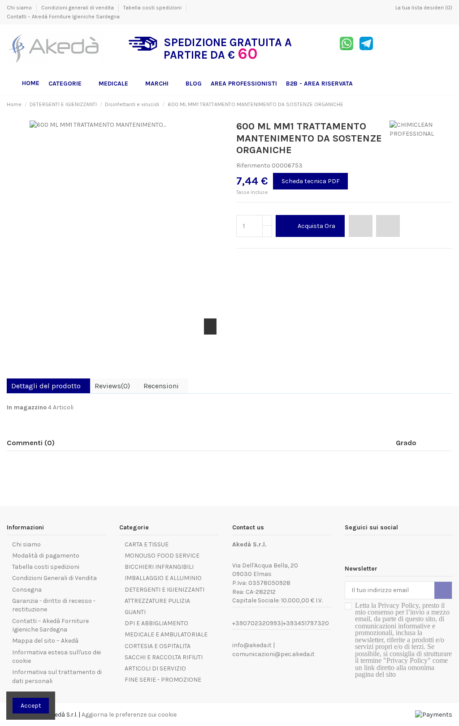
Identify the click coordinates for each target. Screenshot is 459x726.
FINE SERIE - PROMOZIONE (163, 679)
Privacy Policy (398, 605)
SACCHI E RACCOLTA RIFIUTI (164, 657)
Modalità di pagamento (45, 555)
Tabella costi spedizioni (153, 7)
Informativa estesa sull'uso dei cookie (56, 657)
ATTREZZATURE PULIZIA (157, 601)
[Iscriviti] (443, 590)
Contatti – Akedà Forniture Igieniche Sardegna (63, 16)
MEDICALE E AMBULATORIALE (166, 634)
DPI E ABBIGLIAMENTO (156, 623)
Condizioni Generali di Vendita (54, 578)
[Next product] (448, 104)
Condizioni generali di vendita (78, 7)
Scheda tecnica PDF (310, 181)
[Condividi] (240, 259)
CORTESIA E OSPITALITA (158, 646)
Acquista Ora (316, 226)
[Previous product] (440, 104)
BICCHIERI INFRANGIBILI (159, 567)
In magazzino (27, 407)
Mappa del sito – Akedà (45, 640)
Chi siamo (20, 7)
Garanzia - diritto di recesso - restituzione (53, 605)
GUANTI (135, 612)
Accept (31, 705)
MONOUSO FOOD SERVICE (162, 555)
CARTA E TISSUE (147, 544)
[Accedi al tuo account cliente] (426, 48)
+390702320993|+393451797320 (280, 623)
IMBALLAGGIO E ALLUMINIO (163, 578)
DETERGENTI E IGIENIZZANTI (164, 589)
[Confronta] (388, 226)
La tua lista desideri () (423, 7)
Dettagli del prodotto (46, 386)
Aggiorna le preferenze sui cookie (129, 714)
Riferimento (253, 165)
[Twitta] (250, 259)
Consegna (27, 589)
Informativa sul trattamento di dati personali (57, 676)
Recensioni (161, 386)
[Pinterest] (260, 259)
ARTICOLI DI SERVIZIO (155, 668)
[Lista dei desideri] (360, 226)
